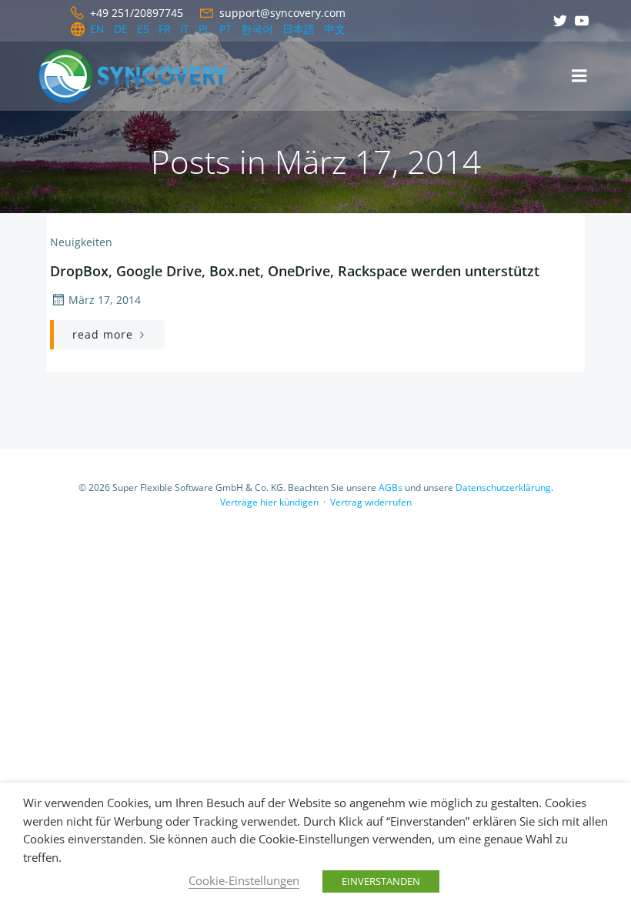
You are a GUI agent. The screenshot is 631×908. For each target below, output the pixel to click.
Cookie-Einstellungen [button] (244, 880)
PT (225, 29)
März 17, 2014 (104, 299)
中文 (335, 29)
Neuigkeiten (81, 242)
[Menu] (579, 76)
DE (121, 29)
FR (165, 29)
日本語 (298, 29)
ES (143, 29)
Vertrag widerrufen (371, 502)
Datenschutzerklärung (503, 487)
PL (204, 29)
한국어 (257, 29)
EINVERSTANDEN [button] (381, 881)
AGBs (390, 487)
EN (97, 29)
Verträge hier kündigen (269, 502)
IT (184, 29)
